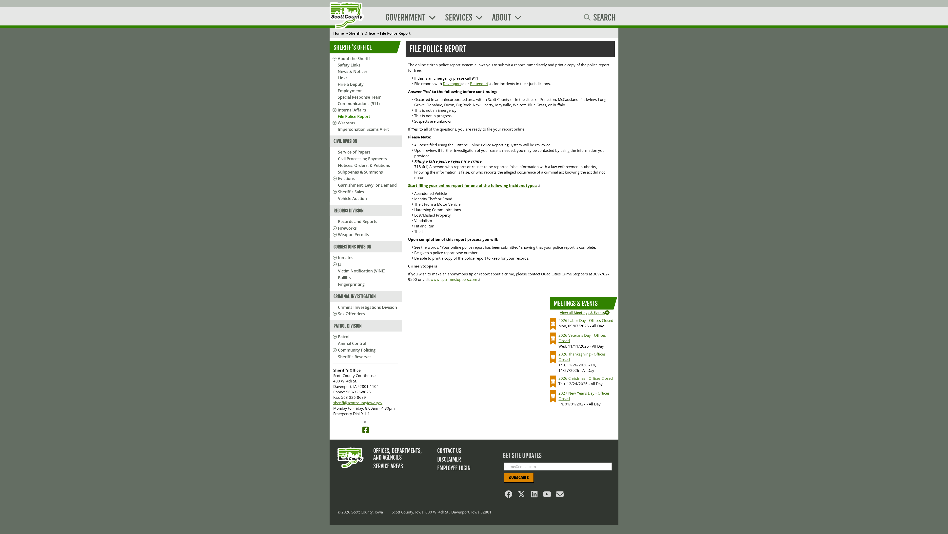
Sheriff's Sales (351, 192)
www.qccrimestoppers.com (454, 279)
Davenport (452, 83)
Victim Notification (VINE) (361, 271)
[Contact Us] (560, 495)
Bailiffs (344, 277)
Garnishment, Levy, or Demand (367, 185)
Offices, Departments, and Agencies (397, 454)
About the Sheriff (354, 58)
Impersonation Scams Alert (363, 129)
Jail (340, 264)
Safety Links (349, 65)
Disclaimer (449, 459)
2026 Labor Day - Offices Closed (585, 320)
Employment (350, 90)
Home (338, 33)
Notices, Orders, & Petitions (364, 165)
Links (343, 78)
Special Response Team (359, 97)
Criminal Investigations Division (367, 307)
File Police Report (354, 116)
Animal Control (352, 343)
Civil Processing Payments (362, 158)
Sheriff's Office (362, 33)
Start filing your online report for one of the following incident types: (472, 185)
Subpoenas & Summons (360, 172)
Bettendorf (479, 83)
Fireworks (347, 228)
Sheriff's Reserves (355, 356)
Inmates (345, 257)
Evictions (346, 178)
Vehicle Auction (352, 198)
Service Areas (388, 466)
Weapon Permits (353, 234)
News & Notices (353, 71)
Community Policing (356, 350)
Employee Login (454, 468)
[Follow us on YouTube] (547, 495)
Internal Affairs (352, 110)
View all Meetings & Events (582, 312)
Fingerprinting (351, 284)
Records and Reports (357, 221)
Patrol (343, 336)
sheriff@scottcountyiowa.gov (357, 402)
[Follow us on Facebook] (509, 495)
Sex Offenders (351, 313)
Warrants (346, 123)
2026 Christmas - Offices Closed (585, 378)
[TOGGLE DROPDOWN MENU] (334, 178)
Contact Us (449, 450)
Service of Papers (354, 152)
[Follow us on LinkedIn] (534, 495)
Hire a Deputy (351, 84)
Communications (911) (359, 103)
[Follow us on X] (521, 495)
